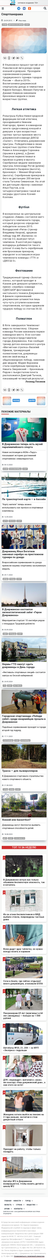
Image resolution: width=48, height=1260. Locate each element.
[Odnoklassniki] (9, 58)
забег (5, 634)
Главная (7, 1201)
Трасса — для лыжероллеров (20, 770)
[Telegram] (13, 58)
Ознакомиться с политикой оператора (29, 1256)
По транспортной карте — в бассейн (24, 499)
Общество (31, 1205)
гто (4, 685)
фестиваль (18, 685)
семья (11, 789)
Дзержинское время (15, 24)
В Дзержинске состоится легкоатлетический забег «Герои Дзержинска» (22, 612)
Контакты (18, 1209)
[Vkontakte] (5, 58)
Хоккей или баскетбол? (16, 819)
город (5, 789)
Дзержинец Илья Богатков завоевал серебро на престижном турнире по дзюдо (22, 554)
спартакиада (8, 740)
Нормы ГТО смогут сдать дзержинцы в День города (18, 666)
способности (20, 838)
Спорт (27, 24)
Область (8, 1205)
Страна (19, 1205)
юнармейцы (25, 740)
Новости (17, 1201)
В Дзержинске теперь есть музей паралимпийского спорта (22, 446)
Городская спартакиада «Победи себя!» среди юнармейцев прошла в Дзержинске (24, 718)
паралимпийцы (15, 469)
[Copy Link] (22, 58)
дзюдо (5, 579)
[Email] (17, 58)
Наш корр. (22, 21)
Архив (4, 24)
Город (28, 1201)
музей (5, 469)
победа (12, 579)
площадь (12, 634)
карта (5, 521)
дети (5, 838)
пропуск (12, 521)
